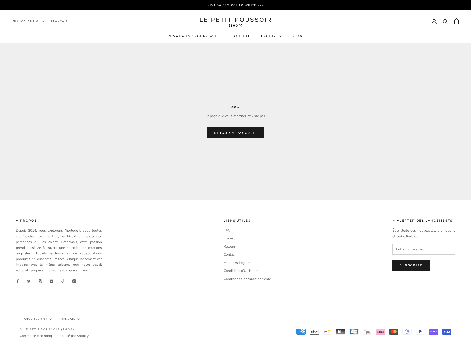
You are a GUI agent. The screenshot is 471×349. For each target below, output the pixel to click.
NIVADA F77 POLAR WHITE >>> (235, 5)
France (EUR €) (26, 21)
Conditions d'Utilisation (241, 270)
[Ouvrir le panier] (456, 21)
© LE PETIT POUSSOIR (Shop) (47, 329)
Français (59, 21)
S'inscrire (411, 265)
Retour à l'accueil (235, 133)
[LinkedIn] (74, 281)
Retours (230, 246)
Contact (230, 254)
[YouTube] (51, 281)
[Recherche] (445, 21)
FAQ (227, 230)
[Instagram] (40, 281)
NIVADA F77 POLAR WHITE (196, 36)
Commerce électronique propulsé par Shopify (54, 336)
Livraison (230, 238)
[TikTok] (63, 281)
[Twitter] (29, 281)
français (67, 318)
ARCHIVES (271, 36)
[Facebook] (17, 281)
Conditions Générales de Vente (247, 279)
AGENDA (241, 36)
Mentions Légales (237, 262)
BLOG (296, 36)
